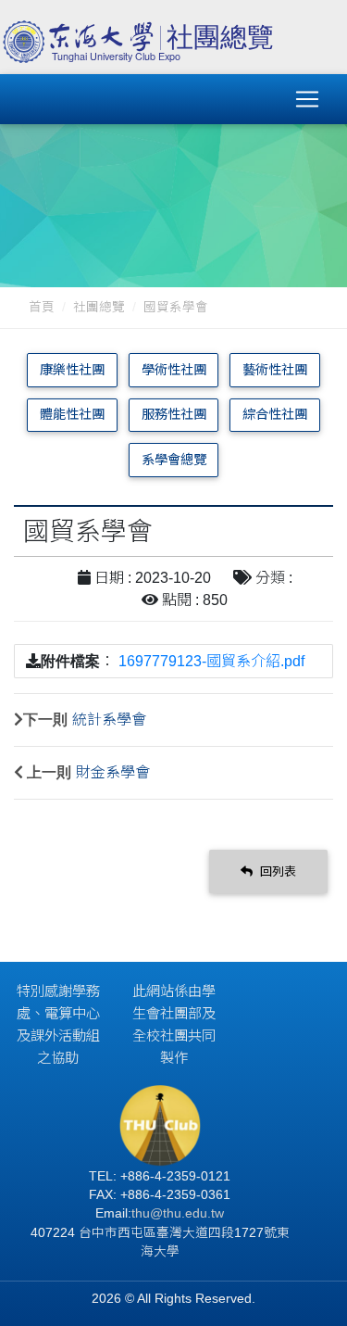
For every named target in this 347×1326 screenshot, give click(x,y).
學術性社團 (174, 369)
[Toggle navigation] (307, 99)
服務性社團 (174, 414)
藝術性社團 (274, 369)
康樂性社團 (72, 369)
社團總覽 (99, 307)
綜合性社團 (274, 414)
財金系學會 (113, 772)
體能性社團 (72, 414)
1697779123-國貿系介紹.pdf (211, 661)
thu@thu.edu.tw (177, 1213)
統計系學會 (109, 719)
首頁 (42, 307)
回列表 (276, 871)
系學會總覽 (174, 459)
